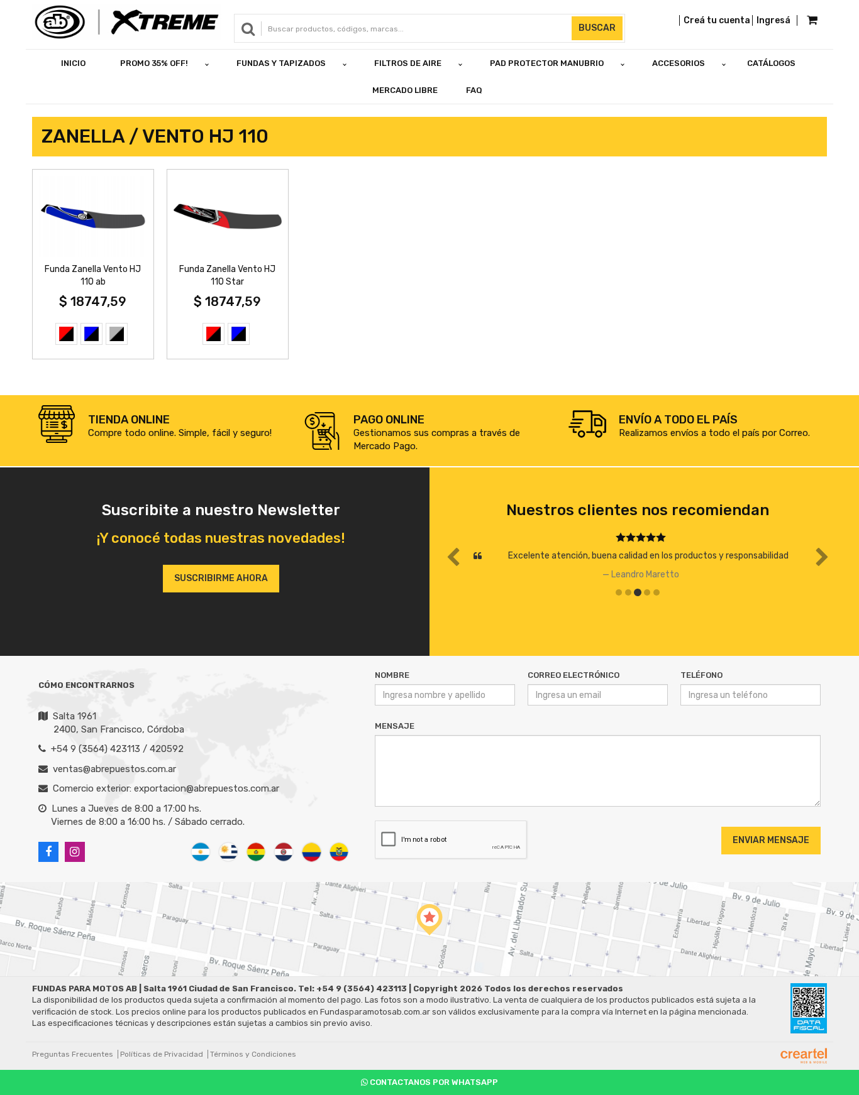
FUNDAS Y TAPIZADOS (281, 63)
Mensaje (394, 726)
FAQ (474, 90)
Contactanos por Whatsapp (433, 1082)
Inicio (73, 63)
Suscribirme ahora (221, 578)
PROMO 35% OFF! (154, 63)
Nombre (392, 675)
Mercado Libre (405, 90)
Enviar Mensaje (771, 840)
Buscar (597, 28)
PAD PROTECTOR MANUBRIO (547, 63)
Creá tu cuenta (717, 20)
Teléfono (701, 675)
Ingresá (773, 20)
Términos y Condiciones (253, 1054)
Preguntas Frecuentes (72, 1054)
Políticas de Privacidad (161, 1054)
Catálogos (771, 63)
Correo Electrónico (573, 675)
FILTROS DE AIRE (407, 63)
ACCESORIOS (678, 63)
